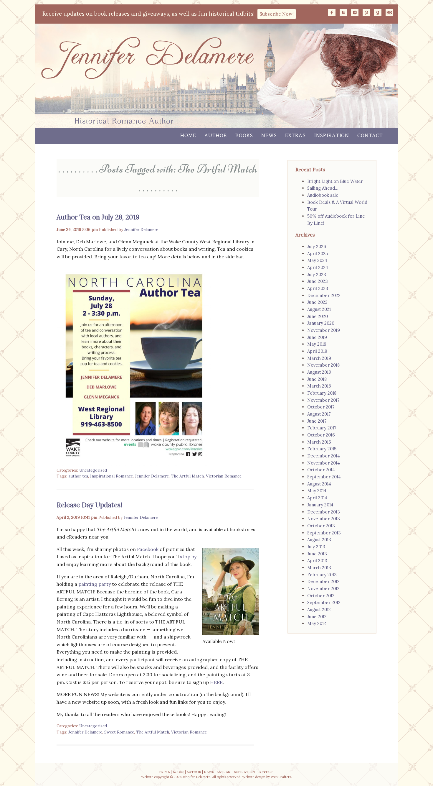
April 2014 (317, 498)
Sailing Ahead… (322, 188)
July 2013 (316, 546)
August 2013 (319, 539)
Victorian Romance (224, 476)
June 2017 (317, 421)
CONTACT (265, 772)
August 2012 (319, 609)
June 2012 (317, 616)
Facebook (148, 549)
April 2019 (317, 351)
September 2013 (324, 533)
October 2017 (321, 407)
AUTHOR (194, 772)
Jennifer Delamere (141, 229)
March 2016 (319, 442)
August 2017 (319, 414)
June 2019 (317, 337)
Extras (295, 136)
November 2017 (323, 400)
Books (244, 136)
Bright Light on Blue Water (335, 181)
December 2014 (323, 456)
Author (215, 136)
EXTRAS (223, 772)
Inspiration (331, 136)
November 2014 (323, 463)
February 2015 (321, 449)
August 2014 (319, 484)
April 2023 (317, 288)
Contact (370, 136)
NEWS (209, 772)
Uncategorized (93, 470)
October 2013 (321, 526)
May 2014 (316, 490)
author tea (78, 476)
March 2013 (319, 567)
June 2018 (317, 379)
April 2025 (317, 253)
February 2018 (321, 393)
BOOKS (178, 772)
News (269, 136)
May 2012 (316, 623)
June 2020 (317, 316)
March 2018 (319, 386)
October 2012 (321, 595)
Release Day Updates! (89, 505)
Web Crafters (281, 777)
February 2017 (321, 428)
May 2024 (317, 260)
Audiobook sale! (323, 195)
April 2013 (317, 560)
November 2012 (323, 588)
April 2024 (317, 267)
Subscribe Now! (277, 14)
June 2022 (317, 302)
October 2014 (321, 469)
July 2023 (316, 274)
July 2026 (316, 246)
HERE (216, 682)
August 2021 (319, 309)
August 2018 (319, 372)
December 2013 (323, 512)
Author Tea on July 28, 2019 (98, 217)
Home (188, 136)
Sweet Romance (119, 732)
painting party (94, 584)
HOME (164, 772)
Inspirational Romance (111, 476)
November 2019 (323, 330)
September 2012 (324, 602)
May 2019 (316, 344)
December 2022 (324, 295)
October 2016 (321, 435)
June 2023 (317, 281)
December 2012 (323, 581)
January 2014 (320, 505)
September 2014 (324, 477)
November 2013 (323, 518)
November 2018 (323, 365)
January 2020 (320, 323)
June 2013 (317, 554)
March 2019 (319, 358)
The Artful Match (187, 476)
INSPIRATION (243, 772)
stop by (188, 556)
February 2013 (322, 574)
